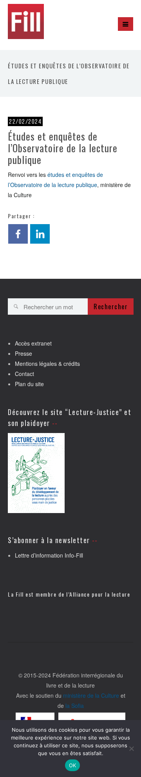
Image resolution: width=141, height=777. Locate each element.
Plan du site (29, 384)
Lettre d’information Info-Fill (49, 555)
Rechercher (111, 306)
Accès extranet (33, 343)
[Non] (131, 748)
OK (72, 765)
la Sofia (74, 705)
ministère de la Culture (91, 695)
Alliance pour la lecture (99, 594)
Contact (24, 374)
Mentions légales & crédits (47, 363)
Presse (23, 353)
